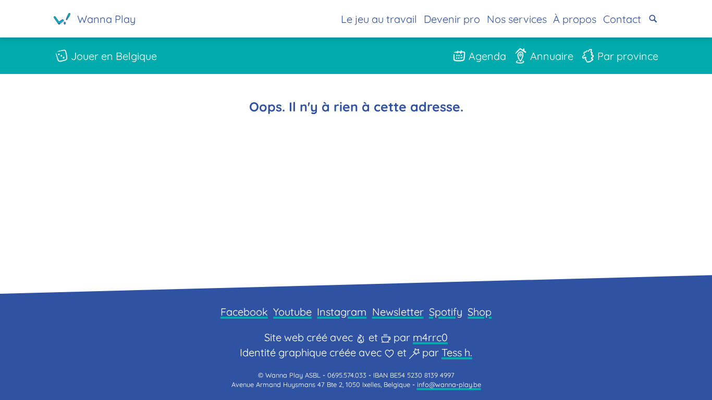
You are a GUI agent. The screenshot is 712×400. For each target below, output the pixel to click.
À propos (574, 19)
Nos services (517, 19)
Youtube (292, 311)
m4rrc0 (430, 337)
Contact (622, 19)
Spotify (445, 311)
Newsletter (398, 311)
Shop (480, 311)
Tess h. (456, 352)
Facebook (244, 311)
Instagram (341, 311)
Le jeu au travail (379, 19)
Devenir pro (452, 19)
